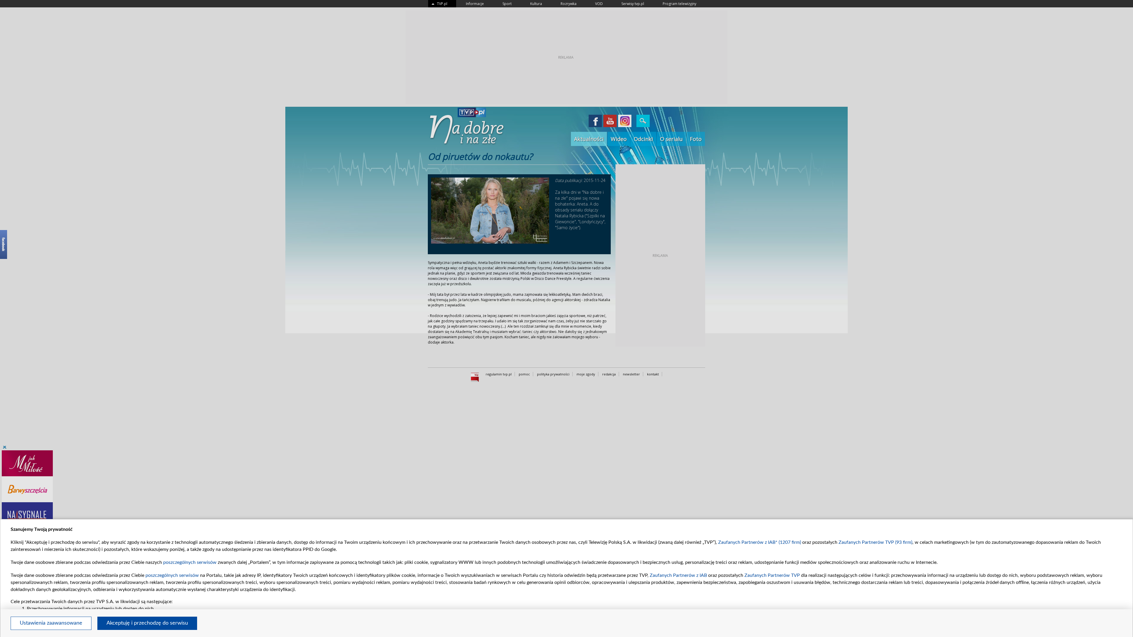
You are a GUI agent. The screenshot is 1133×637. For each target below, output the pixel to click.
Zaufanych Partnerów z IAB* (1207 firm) (759, 542)
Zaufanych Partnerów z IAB (678, 575)
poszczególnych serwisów (190, 562)
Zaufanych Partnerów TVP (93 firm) (875, 542)
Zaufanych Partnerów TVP (772, 575)
